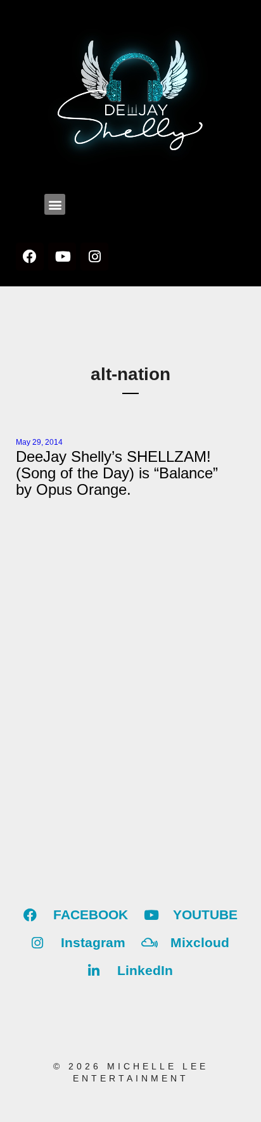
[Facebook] (30, 257)
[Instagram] (94, 257)
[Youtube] (62, 257)
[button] (54, 204)
